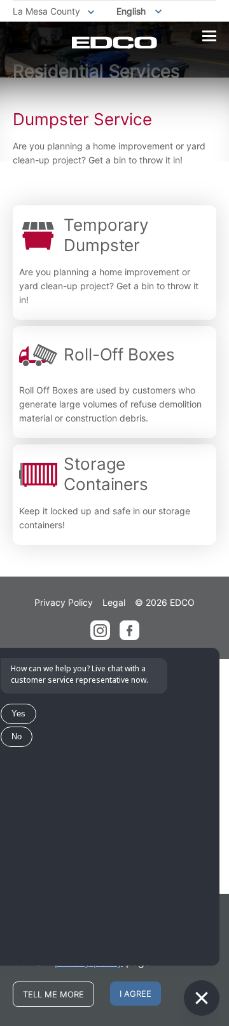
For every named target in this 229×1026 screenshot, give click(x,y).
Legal (113, 602)
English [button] (131, 11)
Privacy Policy (63, 602)
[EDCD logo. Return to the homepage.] (114, 42)
